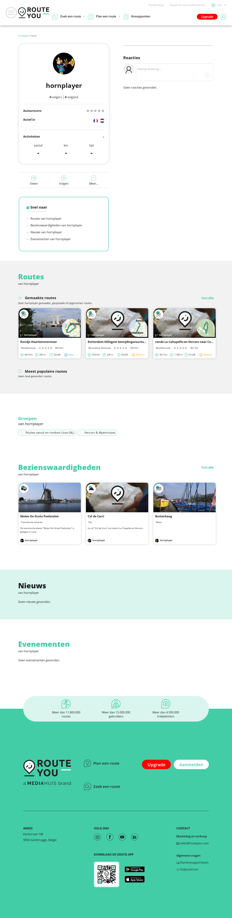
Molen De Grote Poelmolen (39, 516)
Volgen (64, 184)
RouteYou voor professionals (187, 5)
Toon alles (207, 298)
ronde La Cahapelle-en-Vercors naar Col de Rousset (191, 342)
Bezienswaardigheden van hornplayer (56, 225)
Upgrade (207, 17)
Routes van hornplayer (46, 219)
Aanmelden (191, 765)
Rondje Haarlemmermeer (38, 342)
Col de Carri (96, 516)
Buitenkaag (163, 516)
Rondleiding (156, 5)
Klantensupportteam (194, 862)
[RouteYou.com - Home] (33, 12)
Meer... (93, 184)
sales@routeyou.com (194, 843)
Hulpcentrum (188, 869)
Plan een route (106, 763)
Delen (34, 184)
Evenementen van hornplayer (50, 239)
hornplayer (23, 35)
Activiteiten (31, 137)
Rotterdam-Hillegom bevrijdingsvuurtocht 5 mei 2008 (126, 342)
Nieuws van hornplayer (46, 232)
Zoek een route (106, 786)
